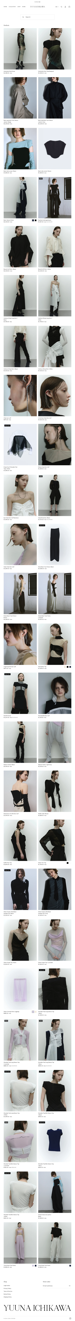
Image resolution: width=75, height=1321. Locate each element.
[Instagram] (70, 1318)
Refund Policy (7, 1294)
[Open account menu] (65, 7)
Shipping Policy (8, 1297)
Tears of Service (8, 1291)
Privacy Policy (7, 1288)
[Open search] (61, 7)
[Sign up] (69, 1286)
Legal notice (7, 1285)
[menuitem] (23, 7)
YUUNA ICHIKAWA (11, 1318)
